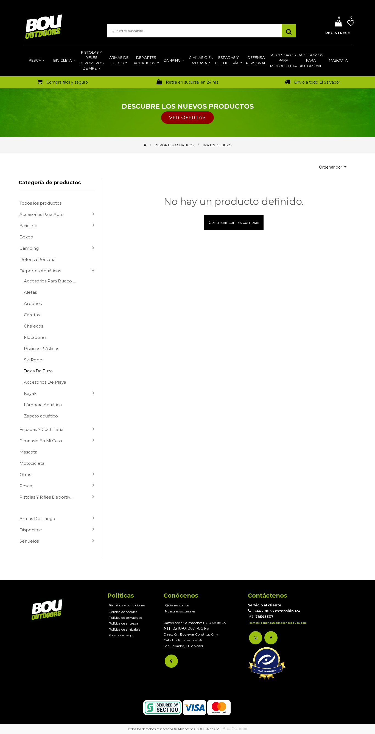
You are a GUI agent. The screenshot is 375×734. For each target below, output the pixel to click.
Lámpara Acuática (43, 404)
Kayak (30, 393)
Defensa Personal (38, 259)
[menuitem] (36, 60)
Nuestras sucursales (180, 611)
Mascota (28, 452)
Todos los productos (40, 203)
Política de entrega (123, 623)
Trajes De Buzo (38, 371)
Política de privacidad (125, 617)
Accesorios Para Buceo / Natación (52, 281)
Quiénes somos (177, 605)
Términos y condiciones (127, 605)
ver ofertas (187, 117)
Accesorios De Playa (45, 382)
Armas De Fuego (37, 518)
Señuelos (29, 541)
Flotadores (35, 337)
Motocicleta (31, 463)
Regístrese (337, 33)
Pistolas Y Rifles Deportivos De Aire (49, 497)
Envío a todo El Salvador (317, 82)
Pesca (25, 485)
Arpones (33, 303)
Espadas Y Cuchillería (41, 429)
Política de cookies (123, 612)
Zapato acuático (41, 416)
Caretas (32, 314)
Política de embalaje (124, 629)
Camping (29, 248)
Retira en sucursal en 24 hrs (192, 82)
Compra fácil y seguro (67, 82)
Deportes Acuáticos (40, 270)
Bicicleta (28, 225)
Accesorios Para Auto (41, 214)
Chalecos (33, 326)
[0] (336, 24)
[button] (333, 167)
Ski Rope (33, 359)
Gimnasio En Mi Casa (40, 440)
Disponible (30, 529)
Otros (25, 474)
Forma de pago (121, 635)
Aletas (30, 292)
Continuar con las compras (234, 222)
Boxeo (26, 237)
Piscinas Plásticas (41, 348)
